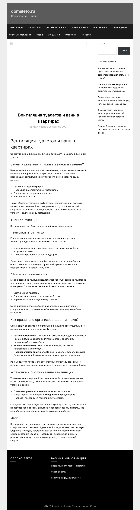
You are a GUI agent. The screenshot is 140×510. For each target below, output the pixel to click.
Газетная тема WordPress (84, 506)
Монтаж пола (100, 27)
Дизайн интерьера (56, 27)
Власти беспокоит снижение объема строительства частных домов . (114, 129)
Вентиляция (16, 27)
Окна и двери (120, 27)
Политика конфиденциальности (66, 478)
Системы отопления (20, 34)
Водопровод (34, 27)
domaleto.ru (23, 11)
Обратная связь (58, 472)
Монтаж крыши (80, 27)
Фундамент (54, 34)
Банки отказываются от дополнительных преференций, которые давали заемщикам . (114, 100)
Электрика (71, 34)
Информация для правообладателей (68, 466)
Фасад (39, 34)
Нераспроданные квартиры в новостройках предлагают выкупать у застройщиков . (112, 87)
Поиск (101, 43)
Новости (86, 34)
